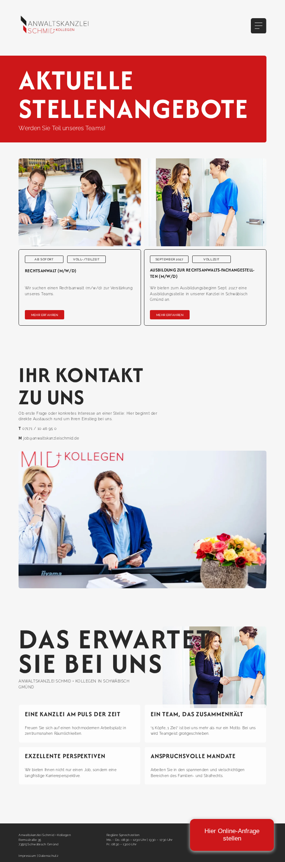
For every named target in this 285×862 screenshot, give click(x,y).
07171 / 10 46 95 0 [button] (37, 428)
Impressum (27, 856)
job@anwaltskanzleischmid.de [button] (49, 438)
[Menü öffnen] (258, 25)
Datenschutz (48, 856)
